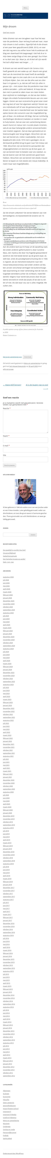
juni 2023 (6, 690)
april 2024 (6, 660)
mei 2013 (6, 1052)
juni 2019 (6, 834)
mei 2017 (6, 908)
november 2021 (8, 747)
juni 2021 (6, 762)
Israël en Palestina (9, 1117)
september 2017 (9, 896)
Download (27, 357)
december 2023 (8, 672)
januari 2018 (7, 884)
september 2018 (9, 861)
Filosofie (6, 1100)
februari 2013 (8, 1061)
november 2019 (8, 819)
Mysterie (6, 1123)
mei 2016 (6, 944)
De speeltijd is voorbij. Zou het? (14, 550)
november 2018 (8, 855)
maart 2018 (7, 878)
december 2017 (8, 887)
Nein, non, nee (8, 562)
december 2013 (8, 1031)
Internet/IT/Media (9, 1114)
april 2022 (6, 732)
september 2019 (9, 825)
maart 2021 (7, 771)
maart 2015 (7, 986)
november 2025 (8, 604)
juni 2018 (6, 870)
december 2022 (8, 708)
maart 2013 (7, 1058)
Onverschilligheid (9, 553)
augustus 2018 (8, 864)
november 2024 (8, 640)
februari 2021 (8, 774)
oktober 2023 (8, 678)
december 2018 (8, 852)
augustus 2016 (8, 935)
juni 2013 (6, 1049)
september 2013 (9, 1040)
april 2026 (6, 589)
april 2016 (6, 947)
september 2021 (9, 753)
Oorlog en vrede (9, 1129)
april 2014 (6, 1019)
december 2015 (8, 959)
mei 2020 (6, 801)
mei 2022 (6, 729)
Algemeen (6, 1091)
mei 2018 (6, 873)
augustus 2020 (8, 792)
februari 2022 (8, 738)
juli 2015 (6, 974)
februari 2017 (8, 917)
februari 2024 (8, 666)
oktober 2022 (8, 714)
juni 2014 (6, 1013)
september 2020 (9, 789)
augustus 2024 (8, 649)
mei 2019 (6, 837)
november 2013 (8, 1034)
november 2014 (8, 998)
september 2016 (9, 932)
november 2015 (8, 962)
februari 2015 (8, 989)
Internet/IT (7, 1111)
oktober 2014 (8, 1001)
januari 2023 (7, 705)
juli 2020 (6, 795)
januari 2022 (7, 741)
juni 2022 (6, 726)
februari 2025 (8, 631)
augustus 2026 (8, 577)
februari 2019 (8, 846)
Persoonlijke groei (9, 1132)
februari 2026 (8, 595)
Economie (6, 1097)
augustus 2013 (8, 1043)
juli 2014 (6, 1010)
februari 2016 (8, 953)
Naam (6, 436)
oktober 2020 (8, 786)
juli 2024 (6, 651)
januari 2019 (7, 849)
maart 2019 (7, 843)
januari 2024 (7, 669)
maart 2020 (7, 807)
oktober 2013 (8, 1037)
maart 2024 (7, 663)
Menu (25, 8)
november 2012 (8, 1070)
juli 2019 (6, 831)
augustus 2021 (8, 756)
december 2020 (8, 780)
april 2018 (6, 876)
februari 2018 (8, 881)
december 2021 (8, 744)
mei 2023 (6, 693)
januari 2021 (7, 777)
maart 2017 (7, 914)
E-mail (6, 445)
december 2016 (8, 923)
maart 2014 (7, 1022)
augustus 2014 (8, 1007)
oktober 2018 (8, 858)
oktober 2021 (8, 750)
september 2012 (9, 1076)
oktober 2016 (8, 929)
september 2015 (9, 968)
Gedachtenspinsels (10, 556)
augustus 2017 (8, 899)
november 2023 (8, 675)
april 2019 (6, 840)
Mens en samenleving (32, 363)
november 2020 (8, 783)
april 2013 (6, 1055)
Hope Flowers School (10, 1108)
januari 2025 (7, 634)
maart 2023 (7, 699)
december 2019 (8, 816)
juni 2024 (6, 654)
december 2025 (8, 601)
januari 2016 (7, 956)
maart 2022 (7, 735)
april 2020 (6, 804)
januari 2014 (7, 1028)
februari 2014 (8, 1025)
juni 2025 (6, 619)
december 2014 (8, 995)
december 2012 (8, 1067)
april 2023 (6, 696)
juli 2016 (6, 938)
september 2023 (9, 681)
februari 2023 (8, 702)
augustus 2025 (8, 613)
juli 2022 (6, 723)
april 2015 (6, 983)
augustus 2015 (8, 971)
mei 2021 (6, 765)
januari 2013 (7, 1064)
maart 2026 (7, 592)
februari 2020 (8, 810)
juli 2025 (6, 616)
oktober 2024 (8, 643)
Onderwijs (6, 1126)
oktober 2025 (8, 607)
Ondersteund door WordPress (13, 1153)
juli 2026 (6, 580)
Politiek (5, 1135)
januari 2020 (7, 813)
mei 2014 (6, 1016)
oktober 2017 (8, 893)
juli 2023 (6, 687)
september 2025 (9, 610)
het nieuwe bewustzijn (17, 366)
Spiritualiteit (7, 1138)
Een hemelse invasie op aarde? (14, 559)
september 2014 (9, 1004)
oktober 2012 (8, 1073)
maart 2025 (7, 628)
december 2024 (8, 637)
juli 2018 (6, 867)
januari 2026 (7, 598)
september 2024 (9, 646)
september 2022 (9, 717)
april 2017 (6, 911)
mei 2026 (6, 586)
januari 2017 (7, 920)
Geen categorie (8, 1103)
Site (4, 455)
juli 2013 (6, 1046)
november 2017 (8, 890)
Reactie (7, 408)
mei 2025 (6, 622)
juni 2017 (6, 905)
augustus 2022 (8, 720)
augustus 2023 (8, 684)
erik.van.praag (8, 369)
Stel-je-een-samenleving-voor (12, 357)
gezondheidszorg (9, 1105)
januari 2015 (7, 992)
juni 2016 (6, 941)
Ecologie (6, 1094)
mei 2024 (6, 657)
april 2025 (6, 625)
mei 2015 (6, 980)
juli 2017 (6, 902)
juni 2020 (6, 798)
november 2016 (8, 926)
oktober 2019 (8, 822)
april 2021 (6, 768)
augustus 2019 (8, 828)
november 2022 (8, 711)
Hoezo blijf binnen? (12, 385)
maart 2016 (7, 950)
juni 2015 (6, 977)
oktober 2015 (8, 965)
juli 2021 (6, 759)
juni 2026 (6, 583)
